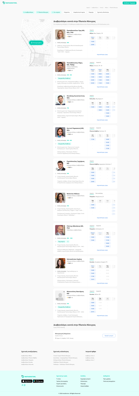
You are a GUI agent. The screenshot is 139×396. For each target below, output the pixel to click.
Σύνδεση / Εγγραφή (129, 3)
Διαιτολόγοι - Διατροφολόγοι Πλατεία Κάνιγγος (65, 358)
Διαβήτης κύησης (90, 358)
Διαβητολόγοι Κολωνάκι (27, 364)
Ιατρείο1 (92, 62)
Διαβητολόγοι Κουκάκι (27, 362)
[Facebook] (22, 385)
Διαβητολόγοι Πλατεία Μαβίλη (29, 358)
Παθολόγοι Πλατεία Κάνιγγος (60, 362)
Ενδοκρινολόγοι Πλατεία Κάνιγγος (62, 360)
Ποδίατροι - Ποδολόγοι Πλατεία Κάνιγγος (63, 364)
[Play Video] (64, 38)
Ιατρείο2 (98, 62)
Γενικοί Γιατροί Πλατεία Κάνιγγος (61, 355)
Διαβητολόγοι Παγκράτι (27, 360)
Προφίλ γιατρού (109, 335)
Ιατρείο (92, 30)
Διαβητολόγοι (95, 7)
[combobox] (28, 12)
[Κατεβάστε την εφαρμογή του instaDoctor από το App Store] (26, 381)
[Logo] (10, 3)
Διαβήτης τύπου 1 (90, 360)
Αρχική (88, 7)
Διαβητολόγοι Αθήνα (26, 355)
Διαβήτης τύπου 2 (90, 355)
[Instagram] (24, 385)
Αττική (101, 7)
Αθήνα (106, 7)
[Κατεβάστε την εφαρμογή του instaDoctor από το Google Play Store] (38, 381)
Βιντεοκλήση (99, 193)
